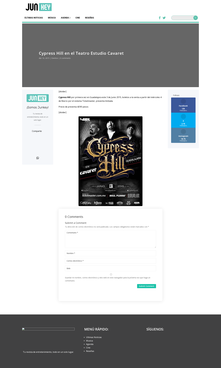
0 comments (65, 58)
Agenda (65, 18)
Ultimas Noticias (94, 337)
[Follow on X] (156, 338)
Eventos (54, 58)
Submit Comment (146, 286)
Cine (77, 18)
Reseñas (89, 18)
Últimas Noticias (33, 18)
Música (52, 18)
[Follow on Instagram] (162, 338)
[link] (37, 136)
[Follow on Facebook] (149, 338)
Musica (89, 340)
